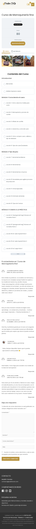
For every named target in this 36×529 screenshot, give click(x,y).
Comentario (5, 412)
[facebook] (3, 491)
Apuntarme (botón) (18, 43)
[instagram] (7, 491)
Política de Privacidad (10, 517)
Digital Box (27, 515)
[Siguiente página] (24, 254)
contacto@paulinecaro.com (10, 481)
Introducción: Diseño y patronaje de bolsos (14, 505)
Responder (31, 296)
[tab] (6, 51)
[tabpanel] (18, 61)
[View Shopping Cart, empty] (28, 4)
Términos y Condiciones (25, 517)
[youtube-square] (10, 491)
